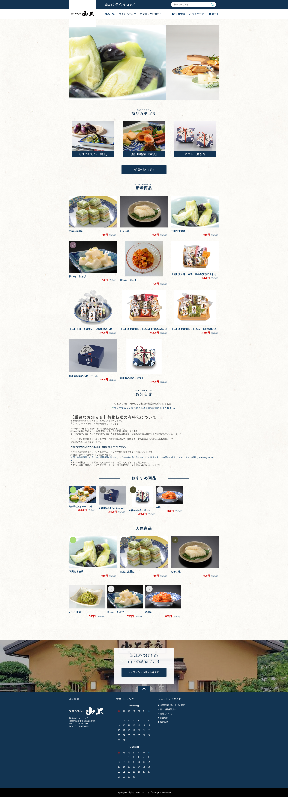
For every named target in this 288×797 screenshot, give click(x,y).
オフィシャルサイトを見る (144, 672)
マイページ (197, 14)
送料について (165, 713)
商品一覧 (110, 14)
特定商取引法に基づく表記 (172, 705)
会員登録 (180, 14)
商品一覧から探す (144, 169)
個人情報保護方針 (168, 709)
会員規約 (163, 718)
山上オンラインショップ (120, 4)
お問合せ (163, 722)
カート (215, 14)
